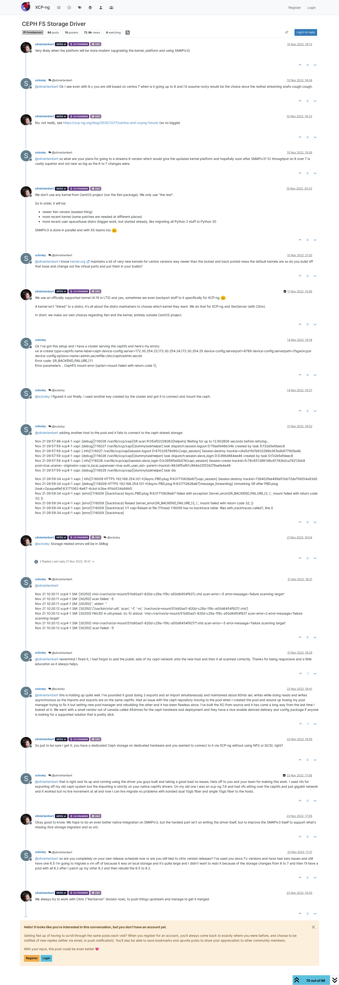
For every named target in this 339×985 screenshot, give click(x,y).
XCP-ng (42, 7)
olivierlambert (44, 44)
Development (34, 32)
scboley (40, 80)
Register (32, 958)
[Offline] (28, 47)
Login (46, 958)
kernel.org (77, 261)
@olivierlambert (61, 80)
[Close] (313, 927)
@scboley (58, 390)
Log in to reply (306, 32)
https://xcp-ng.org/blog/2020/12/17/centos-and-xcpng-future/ (110, 123)
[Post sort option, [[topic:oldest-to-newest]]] (287, 32)
